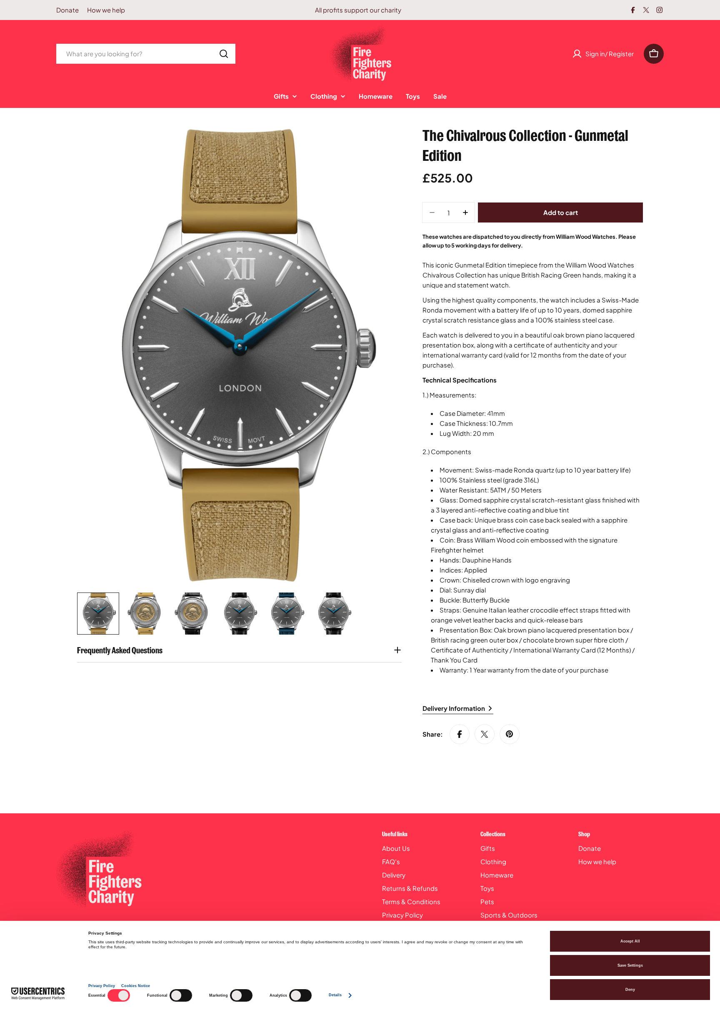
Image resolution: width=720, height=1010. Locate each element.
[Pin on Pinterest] (510, 734)
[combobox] (145, 54)
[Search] (224, 54)
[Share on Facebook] (460, 734)
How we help (106, 10)
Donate (67, 10)
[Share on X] (485, 734)
